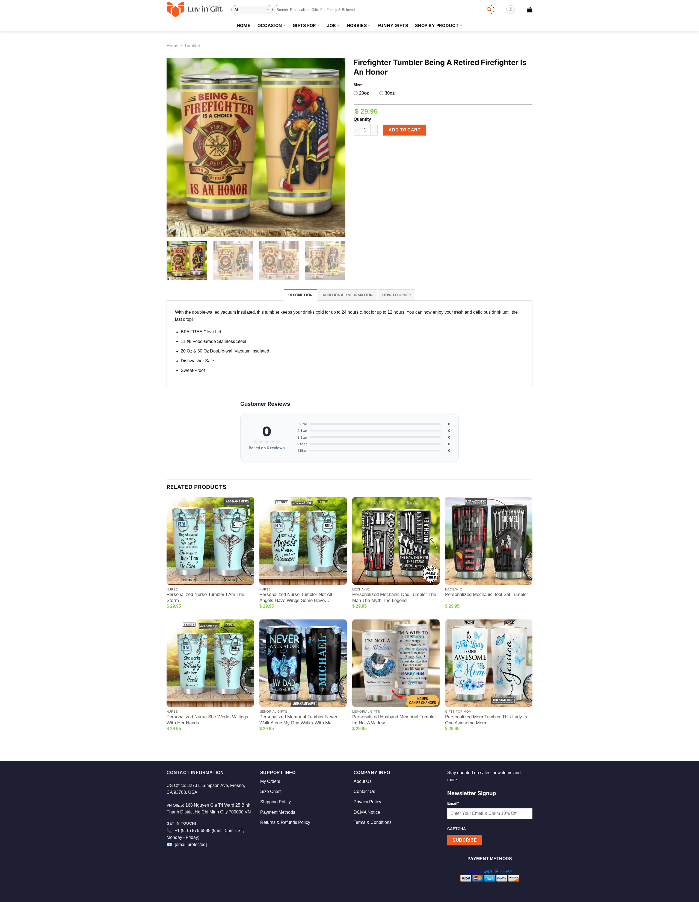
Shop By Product (437, 25)
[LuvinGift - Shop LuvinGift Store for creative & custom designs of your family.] (195, 9)
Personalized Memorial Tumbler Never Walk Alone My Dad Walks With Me (298, 719)
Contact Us (364, 791)
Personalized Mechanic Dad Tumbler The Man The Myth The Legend (394, 597)
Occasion (269, 25)
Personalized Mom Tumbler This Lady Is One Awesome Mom (486, 719)
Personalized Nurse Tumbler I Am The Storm (205, 597)
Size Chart (270, 791)
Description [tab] (300, 295)
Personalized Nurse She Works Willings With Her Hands (207, 719)
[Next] (335, 147)
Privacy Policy (367, 802)
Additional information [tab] (347, 295)
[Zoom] (173, 230)
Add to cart (404, 130)
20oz (364, 93)
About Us (363, 781)
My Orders (270, 781)
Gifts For (304, 25)
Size (358, 85)
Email (453, 803)
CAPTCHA (456, 829)
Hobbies (357, 25)
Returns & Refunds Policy (285, 822)
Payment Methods (277, 812)
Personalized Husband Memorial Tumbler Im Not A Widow (394, 719)
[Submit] (489, 9)
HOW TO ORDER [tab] (396, 295)
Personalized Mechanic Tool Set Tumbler (486, 594)
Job (331, 25)
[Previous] (177, 147)
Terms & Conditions (373, 822)
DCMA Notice (367, 812)
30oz (390, 93)
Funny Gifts (393, 25)
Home (243, 25)
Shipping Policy (275, 802)
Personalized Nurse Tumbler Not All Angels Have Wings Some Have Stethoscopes (295, 598)
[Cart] (529, 10)
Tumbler (192, 45)
